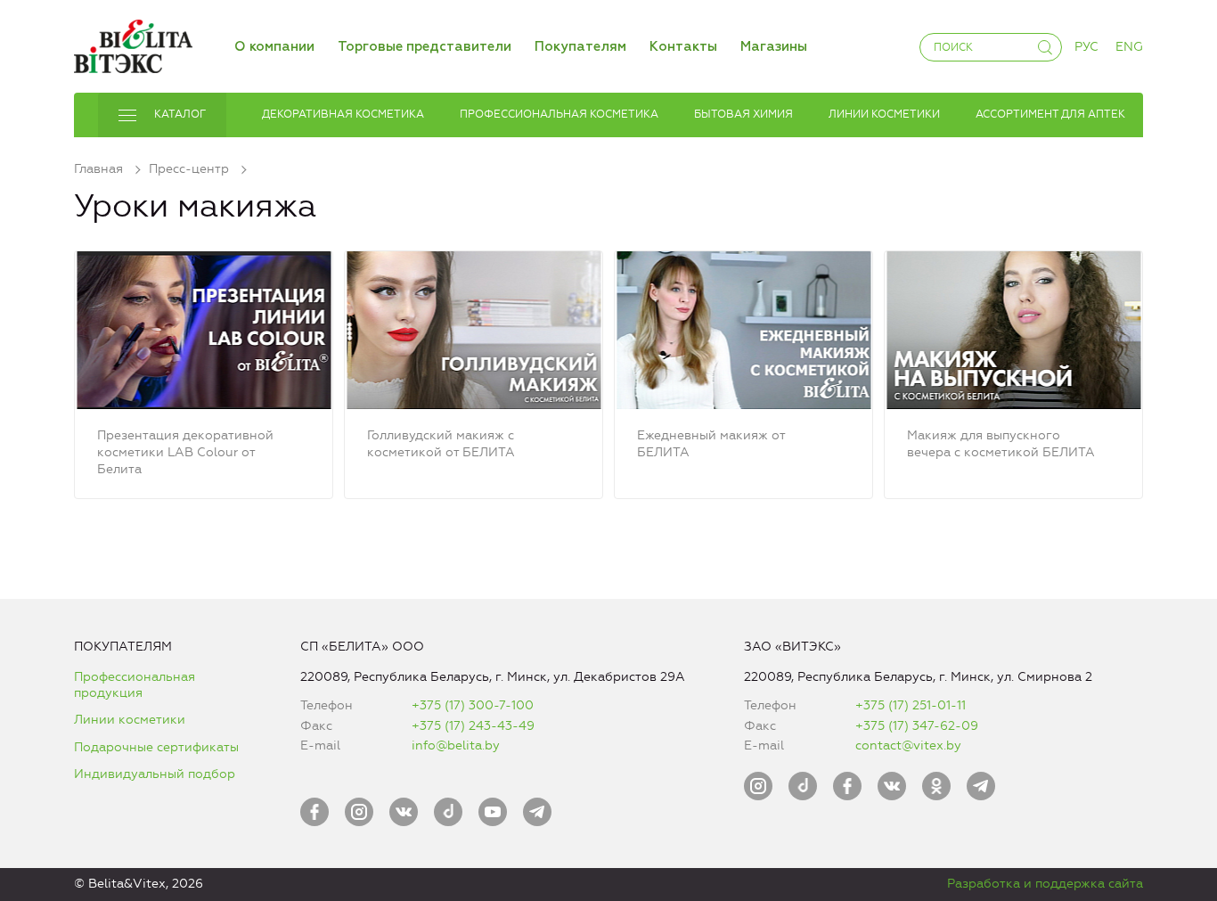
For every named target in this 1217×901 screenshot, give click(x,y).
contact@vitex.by (908, 745)
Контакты (683, 46)
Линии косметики (129, 719)
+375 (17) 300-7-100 (473, 705)
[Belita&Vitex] (133, 43)
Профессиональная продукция (134, 684)
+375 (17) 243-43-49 (473, 725)
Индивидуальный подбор (154, 774)
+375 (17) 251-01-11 (910, 705)
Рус (1086, 46)
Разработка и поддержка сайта (1045, 883)
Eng (1129, 46)
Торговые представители (424, 46)
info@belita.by (456, 745)
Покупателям (580, 46)
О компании (274, 46)
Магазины (773, 46)
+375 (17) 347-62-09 (916, 725)
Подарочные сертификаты (156, 747)
